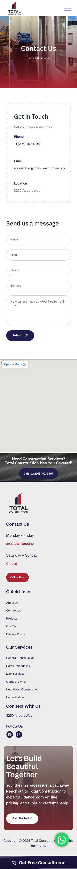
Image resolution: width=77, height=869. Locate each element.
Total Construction (44, 840)
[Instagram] (18, 734)
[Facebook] (9, 734)
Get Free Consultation (42, 862)
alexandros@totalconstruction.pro (39, 168)
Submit (17, 335)
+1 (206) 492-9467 (27, 144)
